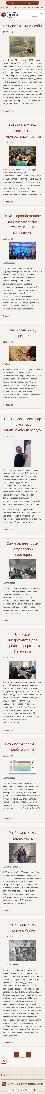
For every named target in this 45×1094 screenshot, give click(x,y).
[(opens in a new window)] (16, 7)
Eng (2, 7)
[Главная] (3, 14)
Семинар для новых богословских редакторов (22, 549)
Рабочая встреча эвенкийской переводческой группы (22, 130)
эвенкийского (9, 175)
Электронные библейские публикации (22, 3)
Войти (4, 1075)
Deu (6, 7)
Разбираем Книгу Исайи (22, 26)
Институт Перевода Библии (12, 15)
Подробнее (8, 111)
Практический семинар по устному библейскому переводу (22, 424)
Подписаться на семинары (22, 1061)
